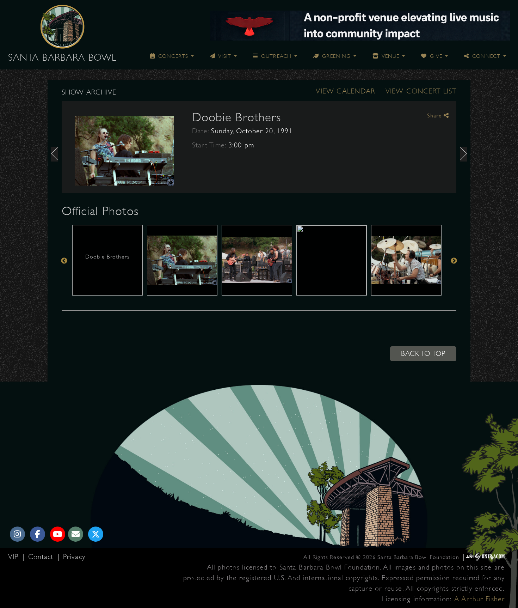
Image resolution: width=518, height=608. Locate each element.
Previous (64, 261)
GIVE (435, 56)
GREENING (335, 56)
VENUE (389, 56)
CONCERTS (172, 56)
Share (435, 116)
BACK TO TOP (423, 353)
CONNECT (485, 56)
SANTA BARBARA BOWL (62, 57)
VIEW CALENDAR (345, 91)
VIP (14, 557)
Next (453, 261)
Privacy (74, 557)
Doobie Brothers (236, 117)
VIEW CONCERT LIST (421, 91)
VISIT (224, 56)
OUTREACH (275, 56)
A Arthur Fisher (479, 599)
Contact (42, 557)
